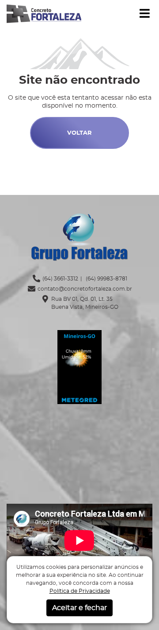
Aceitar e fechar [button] (79, 607)
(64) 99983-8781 (105, 278)
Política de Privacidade (79, 591)
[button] (144, 13)
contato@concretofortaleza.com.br (85, 289)
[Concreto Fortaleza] (44, 13)
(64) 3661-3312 (60, 278)
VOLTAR (79, 133)
